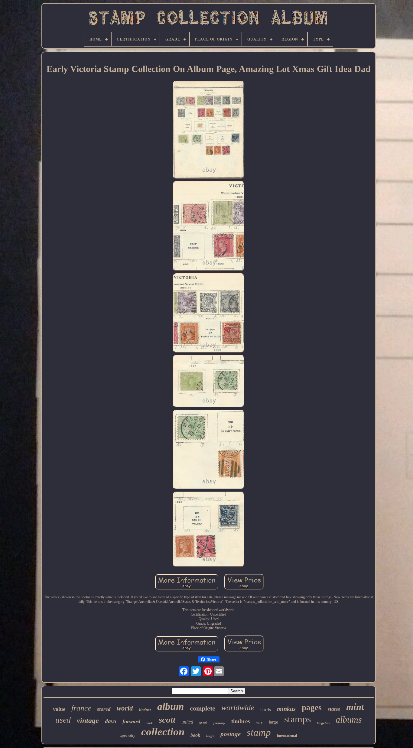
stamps (297, 719)
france (81, 708)
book (195, 735)
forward (131, 721)
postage (230, 734)
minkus (286, 708)
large (273, 722)
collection (162, 732)
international (287, 735)
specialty (127, 735)
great (203, 722)
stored (104, 709)
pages (312, 707)
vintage (88, 720)
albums (349, 719)
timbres (240, 721)
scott (167, 719)
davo (110, 721)
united (187, 721)
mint (355, 706)
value (59, 709)
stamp (259, 732)
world (125, 708)
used (63, 719)
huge (210, 735)
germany (219, 723)
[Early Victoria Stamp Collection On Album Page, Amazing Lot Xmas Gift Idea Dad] (209, 130)
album (170, 706)
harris (265, 709)
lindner (145, 709)
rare (259, 722)
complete (202, 708)
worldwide (237, 707)
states (334, 709)
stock (149, 723)
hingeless (323, 723)
